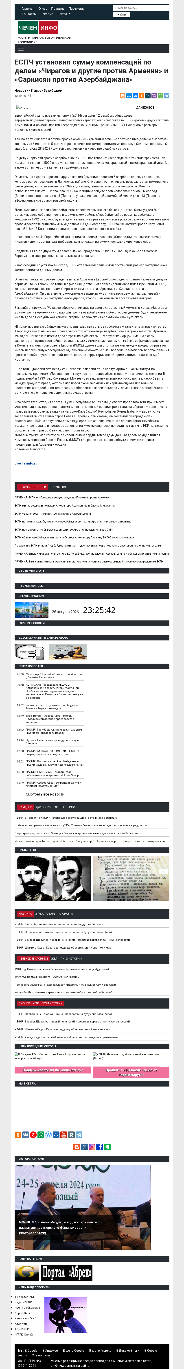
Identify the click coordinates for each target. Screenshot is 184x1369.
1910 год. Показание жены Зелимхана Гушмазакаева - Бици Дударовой (62, 969)
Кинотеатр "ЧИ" (25, 1318)
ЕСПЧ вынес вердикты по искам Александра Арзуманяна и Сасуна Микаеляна (65, 505)
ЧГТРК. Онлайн (25, 1334)
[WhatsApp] (160, 95)
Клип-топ (21, 1324)
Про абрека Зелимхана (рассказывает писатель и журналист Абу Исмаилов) (65, 985)
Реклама (47, 14)
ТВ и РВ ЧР (22, 1329)
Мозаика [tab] (25, 914)
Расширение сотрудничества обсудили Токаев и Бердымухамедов (52, 706)
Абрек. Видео (23, 1313)
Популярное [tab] (59, 487)
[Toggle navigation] (21, 48)
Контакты (29, 14)
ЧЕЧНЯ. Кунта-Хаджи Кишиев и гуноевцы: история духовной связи (59, 924)
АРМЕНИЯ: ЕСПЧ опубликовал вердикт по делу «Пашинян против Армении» (63, 497)
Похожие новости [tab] (32, 487)
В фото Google (73, 1350)
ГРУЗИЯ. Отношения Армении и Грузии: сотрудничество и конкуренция (52, 752)
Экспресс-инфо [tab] (65, 807)
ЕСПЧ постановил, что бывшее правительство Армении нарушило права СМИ (64, 529)
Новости (21, 90)
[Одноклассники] (141, 95)
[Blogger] (122, 95)
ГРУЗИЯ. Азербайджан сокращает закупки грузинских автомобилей (53, 784)
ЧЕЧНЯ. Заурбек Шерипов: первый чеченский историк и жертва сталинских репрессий (72, 940)
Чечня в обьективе (27, 1307)
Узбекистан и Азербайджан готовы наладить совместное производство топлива (50, 719)
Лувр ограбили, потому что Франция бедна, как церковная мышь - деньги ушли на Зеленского (77, 833)
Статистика (41, 1355)
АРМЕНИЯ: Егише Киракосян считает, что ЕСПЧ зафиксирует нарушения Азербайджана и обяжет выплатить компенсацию (92, 553)
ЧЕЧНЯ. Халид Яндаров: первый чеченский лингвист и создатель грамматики (66, 1037)
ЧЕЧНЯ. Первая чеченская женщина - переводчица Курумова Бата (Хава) (63, 932)
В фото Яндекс (100, 1350)
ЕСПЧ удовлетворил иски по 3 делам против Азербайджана (53, 513)
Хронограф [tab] (67, 914)
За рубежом (53, 90)
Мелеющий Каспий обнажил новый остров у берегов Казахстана (54, 675)
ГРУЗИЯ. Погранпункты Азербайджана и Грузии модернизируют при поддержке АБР (54, 763)
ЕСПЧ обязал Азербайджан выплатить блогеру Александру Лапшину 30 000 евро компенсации (75, 537)
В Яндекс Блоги (127, 1350)
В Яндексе (50, 1350)
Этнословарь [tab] (45, 914)
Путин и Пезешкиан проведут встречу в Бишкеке (52, 741)
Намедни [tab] (25, 807)
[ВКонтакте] (135, 95)
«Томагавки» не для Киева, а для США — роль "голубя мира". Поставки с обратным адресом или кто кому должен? (90, 841)
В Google (31, 1350)
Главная (28, 8)
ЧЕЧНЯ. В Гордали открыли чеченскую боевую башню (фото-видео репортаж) (66, 818)
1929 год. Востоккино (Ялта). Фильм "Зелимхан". (47, 977)
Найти (121, 14)
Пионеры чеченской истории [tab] (41, 1003)
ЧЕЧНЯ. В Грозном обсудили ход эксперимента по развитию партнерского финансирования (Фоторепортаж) (60, 1227)
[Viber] (154, 95)
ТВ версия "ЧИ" (25, 1297)
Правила (58, 8)
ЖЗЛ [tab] (54, 958)
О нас (42, 8)
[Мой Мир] (129, 95)
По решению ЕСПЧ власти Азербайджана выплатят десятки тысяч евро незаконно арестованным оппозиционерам (88, 545)
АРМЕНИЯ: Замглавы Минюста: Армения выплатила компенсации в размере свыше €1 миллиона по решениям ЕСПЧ (89, 561)
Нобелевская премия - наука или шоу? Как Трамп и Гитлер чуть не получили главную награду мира (81, 825)
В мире (36, 90)
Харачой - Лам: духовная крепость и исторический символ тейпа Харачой (64, 992)
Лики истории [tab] (71, 958)
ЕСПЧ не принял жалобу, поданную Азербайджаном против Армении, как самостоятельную (73, 521)
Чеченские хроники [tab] (33, 958)
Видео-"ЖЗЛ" (23, 1302)
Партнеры (77, 8)
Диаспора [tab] (43, 807)
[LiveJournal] (148, 95)
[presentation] (163, 871)
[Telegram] (166, 95)
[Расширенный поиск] (133, 14)
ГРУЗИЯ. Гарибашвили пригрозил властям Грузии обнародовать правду (54, 731)
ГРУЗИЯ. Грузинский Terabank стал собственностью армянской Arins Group (52, 773)
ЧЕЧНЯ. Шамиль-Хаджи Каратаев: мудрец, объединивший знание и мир (63, 947)
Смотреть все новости (45, 794)
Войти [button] (62, 14)
